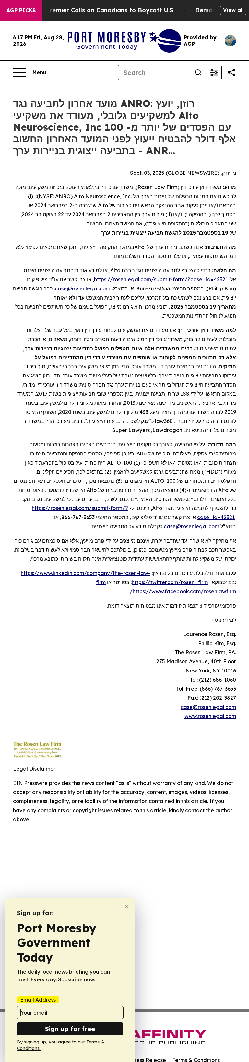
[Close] (127, 906)
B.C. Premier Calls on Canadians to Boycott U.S (103, 10)
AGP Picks (21, 10)
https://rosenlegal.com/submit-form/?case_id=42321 (161, 279)
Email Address (38, 999)
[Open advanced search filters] (213, 72)
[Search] (198, 72)
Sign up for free (70, 1029)
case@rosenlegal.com (208, 707)
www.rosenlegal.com (210, 716)
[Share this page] (231, 72)
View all (233, 10)
